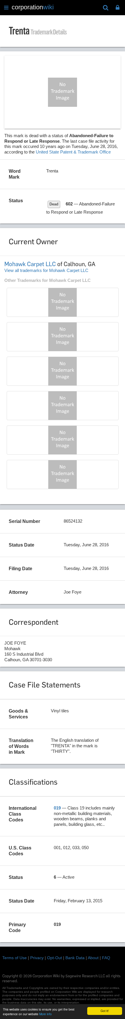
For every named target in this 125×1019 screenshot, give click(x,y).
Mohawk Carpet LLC (30, 264)
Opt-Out (54, 957)
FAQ (106, 957)
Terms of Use (14, 957)
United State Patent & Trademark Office (73, 151)
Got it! (105, 1010)
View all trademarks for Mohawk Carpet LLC (46, 270)
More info (45, 1014)
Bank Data (75, 957)
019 (57, 807)
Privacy (37, 957)
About (93, 957)
